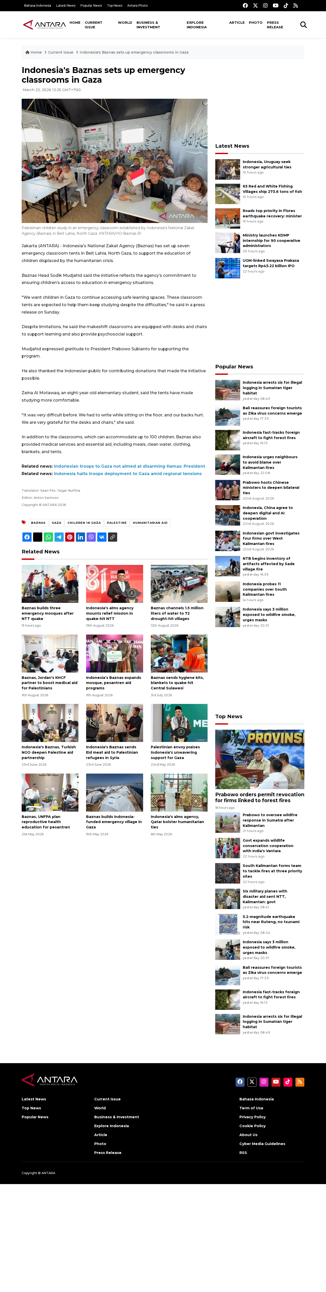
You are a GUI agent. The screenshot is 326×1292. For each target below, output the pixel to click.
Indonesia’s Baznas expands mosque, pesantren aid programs (113, 683)
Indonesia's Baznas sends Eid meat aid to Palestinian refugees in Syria (112, 752)
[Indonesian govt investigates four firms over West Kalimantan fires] (227, 540)
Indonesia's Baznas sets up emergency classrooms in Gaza (134, 52)
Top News (114, 5)
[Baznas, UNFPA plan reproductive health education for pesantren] (50, 792)
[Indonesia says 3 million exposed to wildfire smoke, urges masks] (227, 616)
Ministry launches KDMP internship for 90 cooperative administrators (271, 240)
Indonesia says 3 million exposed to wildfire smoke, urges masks (269, 614)
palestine (117, 523)
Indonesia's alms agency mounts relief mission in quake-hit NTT (109, 613)
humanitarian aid (150, 523)
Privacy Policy (252, 1117)
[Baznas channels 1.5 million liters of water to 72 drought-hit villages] (179, 583)
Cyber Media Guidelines (262, 1143)
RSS (243, 1152)
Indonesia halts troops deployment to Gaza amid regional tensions (128, 473)
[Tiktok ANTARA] (286, 5)
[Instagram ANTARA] (265, 5)
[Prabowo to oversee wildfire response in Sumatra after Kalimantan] (227, 822)
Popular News (91, 5)
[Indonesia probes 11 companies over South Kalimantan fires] (227, 591)
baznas (38, 523)
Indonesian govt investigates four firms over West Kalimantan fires (271, 538)
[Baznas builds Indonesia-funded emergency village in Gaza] (114, 792)
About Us (248, 1135)
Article (237, 22)
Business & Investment (148, 24)
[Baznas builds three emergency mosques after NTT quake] (50, 583)
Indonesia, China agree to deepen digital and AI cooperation (268, 513)
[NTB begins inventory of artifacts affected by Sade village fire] (227, 565)
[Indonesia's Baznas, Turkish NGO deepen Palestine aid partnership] (50, 722)
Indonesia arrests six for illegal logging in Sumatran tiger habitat (272, 387)
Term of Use (251, 1108)
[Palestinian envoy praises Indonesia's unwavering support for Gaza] (179, 722)
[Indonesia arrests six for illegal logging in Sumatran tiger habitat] (227, 390)
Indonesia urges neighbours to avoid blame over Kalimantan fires (270, 462)
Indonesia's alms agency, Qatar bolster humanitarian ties (177, 822)
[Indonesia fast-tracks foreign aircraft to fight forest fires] (227, 439)
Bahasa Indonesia (37, 5)
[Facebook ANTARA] (245, 5)
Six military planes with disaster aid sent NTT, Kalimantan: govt (265, 896)
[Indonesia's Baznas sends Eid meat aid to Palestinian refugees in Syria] (114, 722)
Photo (256, 22)
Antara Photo (137, 5)
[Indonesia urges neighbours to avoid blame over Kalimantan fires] (227, 464)
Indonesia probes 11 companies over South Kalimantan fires (265, 589)
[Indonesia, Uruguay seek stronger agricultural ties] (227, 169)
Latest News (65, 5)
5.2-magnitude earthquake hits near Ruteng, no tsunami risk (271, 922)
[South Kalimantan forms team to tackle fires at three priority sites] (227, 873)
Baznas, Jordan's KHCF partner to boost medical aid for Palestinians (49, 683)
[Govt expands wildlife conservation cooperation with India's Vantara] (227, 847)
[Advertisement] (259, 101)
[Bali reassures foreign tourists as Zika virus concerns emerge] (227, 415)
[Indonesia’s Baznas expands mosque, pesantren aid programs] (114, 653)
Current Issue (93, 24)
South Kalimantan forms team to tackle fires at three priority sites (272, 871)
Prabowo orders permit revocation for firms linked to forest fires (259, 797)
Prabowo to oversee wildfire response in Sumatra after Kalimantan (270, 820)
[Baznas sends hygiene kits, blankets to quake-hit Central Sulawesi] (179, 653)
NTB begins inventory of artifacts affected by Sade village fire (269, 564)
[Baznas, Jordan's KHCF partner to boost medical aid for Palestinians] (50, 653)
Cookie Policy (252, 1126)
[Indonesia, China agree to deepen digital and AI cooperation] (227, 515)
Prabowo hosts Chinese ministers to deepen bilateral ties (271, 487)
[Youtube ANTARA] (276, 5)
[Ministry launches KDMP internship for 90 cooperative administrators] (227, 242)
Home (75, 22)
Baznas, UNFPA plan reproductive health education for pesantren (46, 822)
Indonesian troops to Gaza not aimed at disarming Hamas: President (129, 466)
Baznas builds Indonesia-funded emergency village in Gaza (114, 822)
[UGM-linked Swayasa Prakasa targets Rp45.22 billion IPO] (227, 268)
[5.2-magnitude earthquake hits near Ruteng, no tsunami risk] (227, 924)
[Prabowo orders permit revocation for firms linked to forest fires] (259, 759)
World (125, 22)
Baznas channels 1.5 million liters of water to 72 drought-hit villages (177, 613)
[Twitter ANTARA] (255, 5)
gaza (56, 523)
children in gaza (84, 523)
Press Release (275, 24)
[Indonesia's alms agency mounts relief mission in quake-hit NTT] (114, 583)
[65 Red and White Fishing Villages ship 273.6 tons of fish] (227, 193)
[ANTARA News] (44, 24)
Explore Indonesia (197, 24)
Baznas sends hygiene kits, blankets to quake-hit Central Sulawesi (177, 683)
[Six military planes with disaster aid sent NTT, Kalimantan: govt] (227, 898)
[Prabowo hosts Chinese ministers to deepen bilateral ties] (227, 489)
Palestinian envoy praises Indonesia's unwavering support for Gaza (175, 752)
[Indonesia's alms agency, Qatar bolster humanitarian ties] (179, 792)
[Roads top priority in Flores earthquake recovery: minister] (227, 218)
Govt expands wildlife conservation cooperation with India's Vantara (268, 845)
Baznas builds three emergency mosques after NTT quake (48, 613)
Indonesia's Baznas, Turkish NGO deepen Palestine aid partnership (49, 752)
